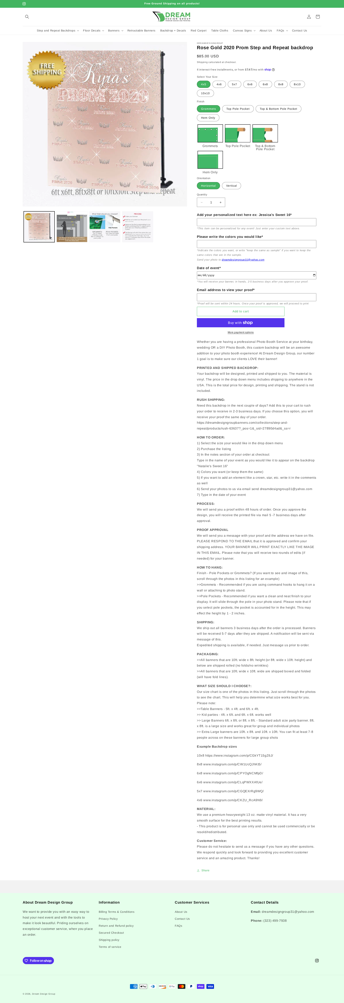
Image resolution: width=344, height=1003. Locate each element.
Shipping (202, 62)
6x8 (265, 84)
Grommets (208, 108)
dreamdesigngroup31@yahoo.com (243, 259)
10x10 (205, 93)
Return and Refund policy (116, 925)
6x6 (250, 84)
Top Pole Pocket (238, 108)
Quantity (202, 194)
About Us (181, 911)
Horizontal (208, 185)
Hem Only (208, 117)
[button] (27, 16)
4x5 (203, 84)
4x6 (219, 84)
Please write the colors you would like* (230, 237)
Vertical (231, 185)
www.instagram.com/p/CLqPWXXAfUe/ (232, 782)
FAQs (178, 925)
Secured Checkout (111, 932)
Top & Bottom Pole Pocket (278, 108)
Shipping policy (109, 939)
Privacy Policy (108, 918)
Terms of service (110, 946)
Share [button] (205, 870)
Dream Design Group (43, 994)
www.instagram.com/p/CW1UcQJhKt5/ (232, 764)
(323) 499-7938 (275, 920)
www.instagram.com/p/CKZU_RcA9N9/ (233, 800)
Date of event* (209, 268)
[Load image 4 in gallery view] (137, 226)
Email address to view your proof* (226, 290)
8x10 (297, 84)
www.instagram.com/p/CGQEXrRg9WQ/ (233, 791)
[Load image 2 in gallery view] (72, 226)
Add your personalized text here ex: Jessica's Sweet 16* (244, 215)
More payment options (241, 332)
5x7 (234, 84)
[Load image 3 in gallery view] (104, 226)
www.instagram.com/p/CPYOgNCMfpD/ (233, 773)
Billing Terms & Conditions (117, 911)
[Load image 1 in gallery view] (39, 226)
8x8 (280, 84)
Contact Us (182, 918)
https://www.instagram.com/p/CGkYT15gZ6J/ (239, 755)
